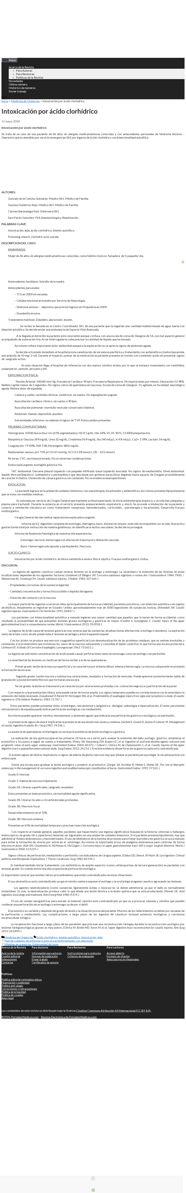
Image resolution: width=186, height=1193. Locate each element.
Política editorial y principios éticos (21, 979)
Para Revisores (25, 74)
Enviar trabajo (17, 91)
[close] (93, 1178)
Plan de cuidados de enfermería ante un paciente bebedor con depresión (48, 940)
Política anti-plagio (12, 985)
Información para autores (47, 953)
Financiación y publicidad (15, 982)
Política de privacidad (13, 992)
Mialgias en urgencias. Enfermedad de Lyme (31, 944)
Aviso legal (7, 998)
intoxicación (88, 937)
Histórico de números (22, 87)
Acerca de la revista (12, 953)
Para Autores (24, 70)
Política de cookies (12, 995)
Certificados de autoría (45, 962)
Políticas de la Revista (29, 77)
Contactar (7, 962)
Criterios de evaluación (80, 956)
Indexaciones (9, 959)
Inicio (4, 101)
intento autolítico (69, 937)
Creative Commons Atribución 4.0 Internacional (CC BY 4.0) (113, 1010)
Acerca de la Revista (21, 67)
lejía (100, 937)
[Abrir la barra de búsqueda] (4, 97)
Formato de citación (118, 956)
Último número (18, 84)
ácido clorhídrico (47, 937)
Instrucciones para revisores (84, 953)
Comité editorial (10, 956)
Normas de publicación (45, 956)
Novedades (16, 81)
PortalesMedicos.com (25, 1017)
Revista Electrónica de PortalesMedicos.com (69, 1017)
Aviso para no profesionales (123, 959)
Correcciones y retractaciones (19, 988)
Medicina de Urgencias (25, 101)
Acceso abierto (115, 953)
